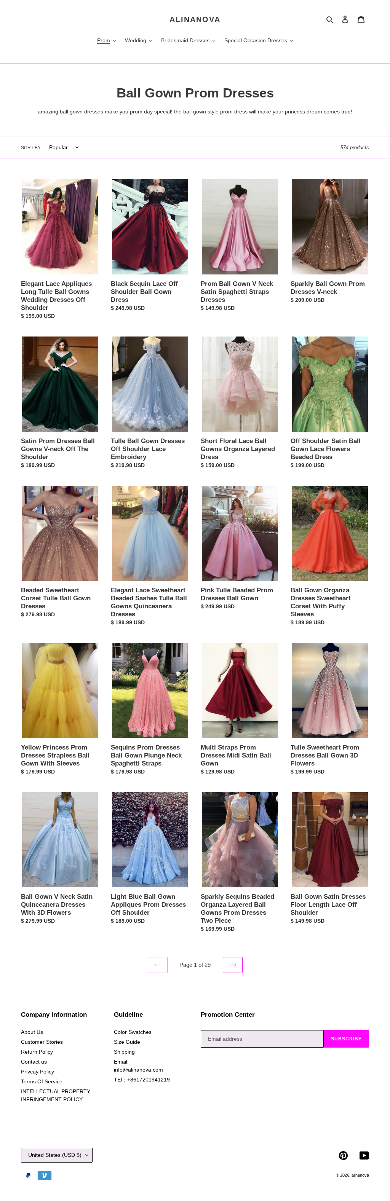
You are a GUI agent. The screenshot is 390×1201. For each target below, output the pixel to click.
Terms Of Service (41, 1081)
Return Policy (37, 1052)
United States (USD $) (55, 1155)
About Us (32, 1032)
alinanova (195, 19)
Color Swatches (133, 1032)
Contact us (34, 1062)
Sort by (31, 147)
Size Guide (127, 1042)
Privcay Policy (37, 1072)
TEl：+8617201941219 (142, 1080)
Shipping (124, 1052)
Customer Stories (42, 1042)
